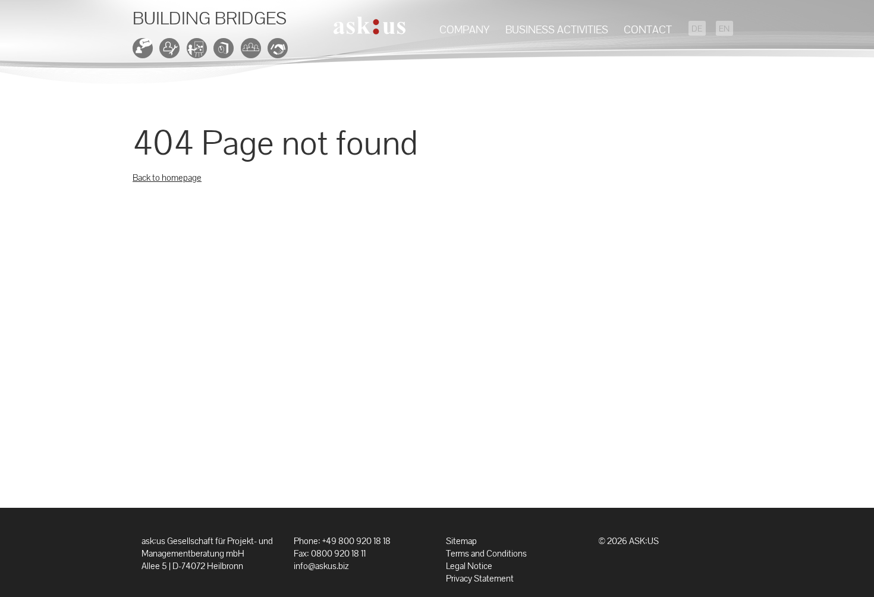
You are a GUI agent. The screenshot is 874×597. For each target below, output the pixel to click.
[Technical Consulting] (145, 52)
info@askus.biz (321, 565)
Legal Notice (469, 565)
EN (724, 29)
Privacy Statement (480, 578)
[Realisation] (171, 52)
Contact (648, 29)
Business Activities (556, 29)
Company (464, 29)
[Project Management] (199, 52)
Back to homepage (167, 177)
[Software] (225, 52)
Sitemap (461, 540)
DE (696, 29)
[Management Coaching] (280, 52)
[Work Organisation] (253, 52)
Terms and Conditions (486, 553)
